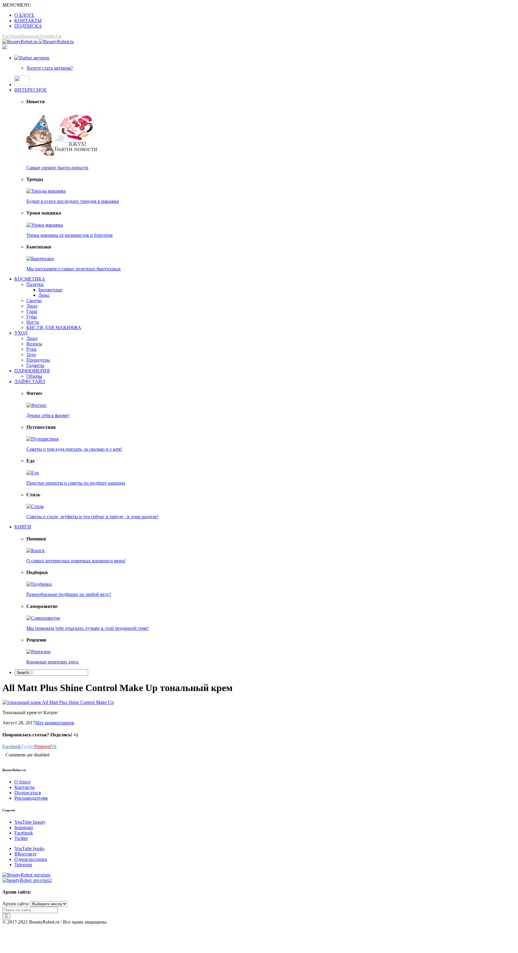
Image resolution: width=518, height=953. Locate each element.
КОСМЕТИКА (29, 278)
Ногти (32, 322)
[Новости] (62, 157)
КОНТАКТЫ (28, 20)
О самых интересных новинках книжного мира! (76, 560)
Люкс (44, 295)
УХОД (21, 332)
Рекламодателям (31, 798)
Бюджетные (50, 289)
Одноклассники (30, 859)
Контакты (24, 787)
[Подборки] (39, 584)
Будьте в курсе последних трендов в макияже (72, 201)
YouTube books (29, 848)
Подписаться (27, 792)
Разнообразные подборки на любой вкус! (68, 594)
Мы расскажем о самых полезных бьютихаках (73, 268)
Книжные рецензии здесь (52, 661)
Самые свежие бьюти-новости (57, 167)
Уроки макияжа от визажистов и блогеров (69, 235)
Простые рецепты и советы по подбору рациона (75, 483)
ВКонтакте (25, 853)
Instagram (23, 827)
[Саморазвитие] (43, 618)
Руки (31, 349)
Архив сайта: (15, 903)
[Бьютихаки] (40, 258)
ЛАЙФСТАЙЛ (29, 381)
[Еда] (32, 472)
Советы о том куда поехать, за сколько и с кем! (74, 449)
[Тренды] (46, 191)
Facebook (23, 832)
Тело (31, 354)
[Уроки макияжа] (44, 224)
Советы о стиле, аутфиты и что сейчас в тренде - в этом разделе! (92, 516)
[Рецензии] (38, 651)
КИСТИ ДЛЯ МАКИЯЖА (53, 327)
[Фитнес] (36, 405)
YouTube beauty (30, 822)
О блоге (22, 781)
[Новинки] (35, 550)
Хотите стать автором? (49, 68)
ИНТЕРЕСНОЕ (30, 89)
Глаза (31, 311)
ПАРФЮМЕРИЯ (32, 370)
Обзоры (34, 376)
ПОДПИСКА (28, 26)
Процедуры (38, 359)
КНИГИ (22, 526)
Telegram (23, 864)
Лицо (31, 305)
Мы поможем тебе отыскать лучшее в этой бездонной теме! (87, 628)
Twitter (21, 838)
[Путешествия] (42, 438)
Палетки (35, 284)
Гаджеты (35, 365)
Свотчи (34, 300)
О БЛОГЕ (24, 15)
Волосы (34, 343)
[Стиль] (35, 506)
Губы (31, 316)
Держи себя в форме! (47, 415)
